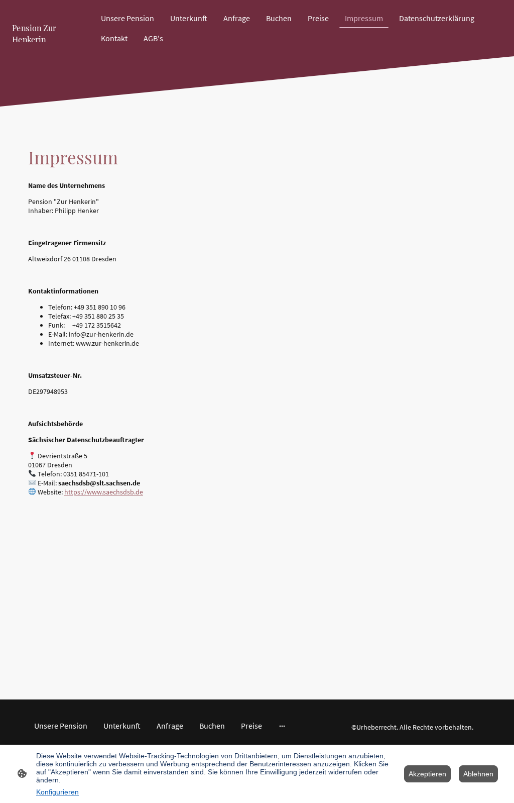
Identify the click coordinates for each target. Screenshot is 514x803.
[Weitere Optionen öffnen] (282, 725)
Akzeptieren (427, 774)
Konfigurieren (57, 792)
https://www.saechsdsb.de (103, 491)
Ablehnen (478, 774)
